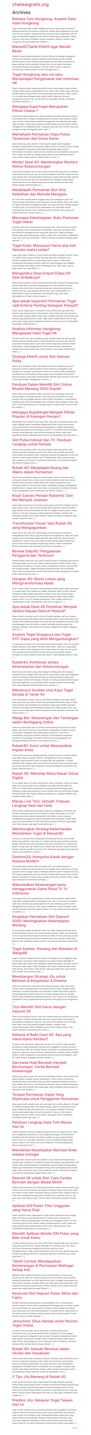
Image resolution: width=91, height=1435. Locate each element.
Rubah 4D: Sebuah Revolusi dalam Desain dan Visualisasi (41, 1351)
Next (76, 1428)
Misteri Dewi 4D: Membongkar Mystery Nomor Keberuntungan (45, 164)
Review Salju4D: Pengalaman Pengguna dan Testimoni (36, 553)
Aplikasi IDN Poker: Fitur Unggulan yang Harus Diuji (41, 1208)
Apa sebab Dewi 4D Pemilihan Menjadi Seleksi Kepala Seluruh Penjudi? (44, 609)
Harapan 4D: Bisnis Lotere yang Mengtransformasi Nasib (38, 581)
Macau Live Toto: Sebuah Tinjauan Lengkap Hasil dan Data (41, 803)
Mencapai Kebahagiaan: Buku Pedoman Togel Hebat (45, 220)
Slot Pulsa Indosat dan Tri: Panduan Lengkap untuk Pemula (41, 442)
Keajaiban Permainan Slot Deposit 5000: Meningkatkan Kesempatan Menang (40, 920)
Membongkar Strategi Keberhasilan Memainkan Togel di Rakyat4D (42, 831)
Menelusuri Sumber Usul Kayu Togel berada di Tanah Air (42, 692)
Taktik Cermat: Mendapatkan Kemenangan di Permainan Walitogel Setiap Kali (43, 1265)
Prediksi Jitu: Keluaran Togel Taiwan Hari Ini (42, 1402)
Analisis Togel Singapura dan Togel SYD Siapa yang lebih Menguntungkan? (45, 636)
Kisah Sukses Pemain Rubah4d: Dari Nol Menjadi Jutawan (42, 497)
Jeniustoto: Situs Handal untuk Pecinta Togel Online (44, 1323)
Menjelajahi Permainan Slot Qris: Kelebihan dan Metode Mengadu (39, 192)
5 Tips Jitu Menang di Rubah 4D (39, 1376)
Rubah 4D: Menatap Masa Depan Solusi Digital (45, 775)
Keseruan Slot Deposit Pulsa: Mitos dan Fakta (45, 1295)
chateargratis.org (30, 4)
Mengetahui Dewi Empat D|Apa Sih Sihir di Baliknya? (41, 275)
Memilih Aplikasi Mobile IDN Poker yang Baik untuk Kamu (45, 1235)
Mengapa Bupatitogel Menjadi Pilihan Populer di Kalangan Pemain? (43, 414)
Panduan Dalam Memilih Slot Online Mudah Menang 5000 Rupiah (42, 386)
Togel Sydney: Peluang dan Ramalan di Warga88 (44, 951)
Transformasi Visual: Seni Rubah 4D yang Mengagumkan (42, 525)
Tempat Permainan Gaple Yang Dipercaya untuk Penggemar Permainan (45, 1096)
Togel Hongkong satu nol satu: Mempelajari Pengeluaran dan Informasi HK (45, 78)
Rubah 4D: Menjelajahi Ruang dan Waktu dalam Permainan (40, 470)
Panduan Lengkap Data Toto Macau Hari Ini (42, 1124)
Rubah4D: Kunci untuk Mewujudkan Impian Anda (42, 748)
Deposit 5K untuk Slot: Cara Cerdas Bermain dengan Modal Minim (42, 1180)
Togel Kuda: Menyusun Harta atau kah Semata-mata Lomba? (44, 247)
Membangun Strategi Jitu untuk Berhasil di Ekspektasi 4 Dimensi (39, 978)
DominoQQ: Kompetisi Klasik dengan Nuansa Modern (43, 859)
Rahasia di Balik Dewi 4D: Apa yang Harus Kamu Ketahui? (41, 1036)
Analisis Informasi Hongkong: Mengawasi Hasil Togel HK (36, 331)
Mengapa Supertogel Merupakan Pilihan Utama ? (40, 108)
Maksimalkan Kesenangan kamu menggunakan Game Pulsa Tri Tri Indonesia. (39, 888)
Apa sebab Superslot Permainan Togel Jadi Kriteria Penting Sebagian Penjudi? (45, 303)
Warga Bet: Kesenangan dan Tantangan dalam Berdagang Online (45, 720)
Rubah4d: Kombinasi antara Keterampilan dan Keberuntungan (40, 664)
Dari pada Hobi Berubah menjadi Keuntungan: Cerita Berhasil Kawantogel (39, 1066)
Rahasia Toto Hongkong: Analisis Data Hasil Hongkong (44, 21)
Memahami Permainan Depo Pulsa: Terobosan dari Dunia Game (41, 136)
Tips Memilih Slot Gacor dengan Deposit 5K (39, 1009)
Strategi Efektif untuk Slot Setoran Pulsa (41, 358)
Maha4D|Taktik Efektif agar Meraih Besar (41, 48)
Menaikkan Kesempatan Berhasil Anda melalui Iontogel (44, 1152)
